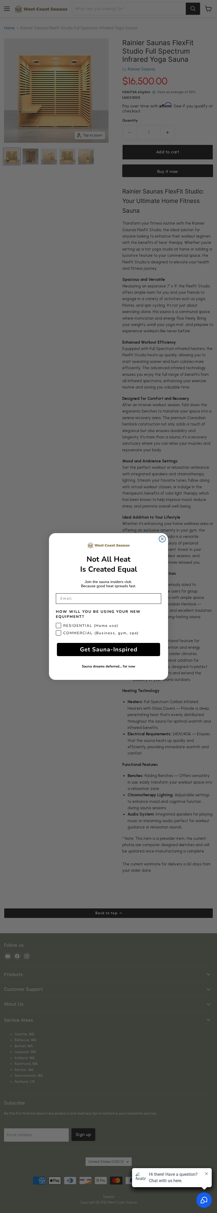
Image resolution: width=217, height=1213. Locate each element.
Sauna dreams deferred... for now (108, 666)
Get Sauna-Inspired (108, 649)
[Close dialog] (162, 539)
